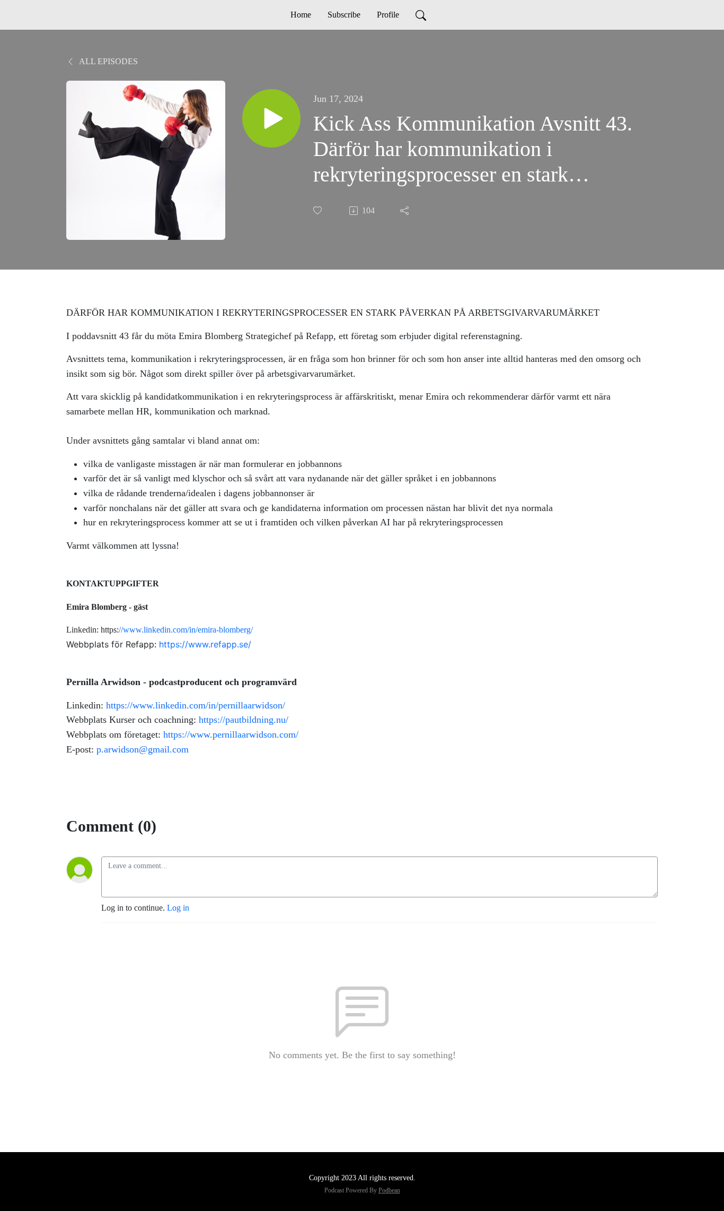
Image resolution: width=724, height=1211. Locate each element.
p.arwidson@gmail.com (142, 749)
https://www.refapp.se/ (205, 644)
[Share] (405, 210)
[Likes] (318, 210)
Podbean (389, 1190)
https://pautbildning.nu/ (243, 719)
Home (300, 14)
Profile (388, 14)
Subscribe (344, 14)
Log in (178, 907)
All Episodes (107, 61)
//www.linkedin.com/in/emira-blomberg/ (186, 629)
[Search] (420, 14)
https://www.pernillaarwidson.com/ (230, 734)
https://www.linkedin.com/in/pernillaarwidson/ (195, 705)
